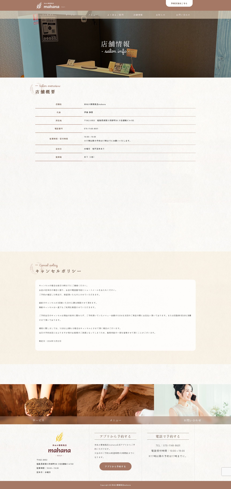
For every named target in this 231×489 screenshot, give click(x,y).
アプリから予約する (115, 466)
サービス (70, 14)
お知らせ (160, 14)
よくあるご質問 (115, 14)
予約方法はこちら (179, 3)
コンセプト (48, 14)
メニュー (93, 14)
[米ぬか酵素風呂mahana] (51, 5)
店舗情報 (138, 14)
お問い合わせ (183, 14)
